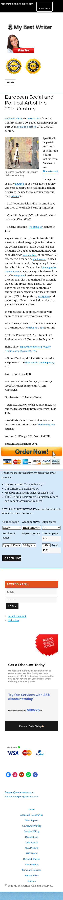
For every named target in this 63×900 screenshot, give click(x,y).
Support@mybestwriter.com (19, 792)
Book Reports (31, 820)
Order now (13, 620)
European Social (13, 118)
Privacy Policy (32, 875)
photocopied (39, 259)
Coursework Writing (31, 826)
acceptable (44, 296)
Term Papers (31, 842)
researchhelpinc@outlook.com (17, 3)
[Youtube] (21, 774)
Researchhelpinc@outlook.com (21, 796)
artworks (19, 183)
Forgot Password (17, 616)
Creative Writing (31, 831)
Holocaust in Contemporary (39, 362)
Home (31, 809)
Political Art (33, 118)
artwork (15, 196)
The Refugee (35, 227)
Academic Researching (31, 815)
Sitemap (32, 881)
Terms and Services (31, 870)
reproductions (30, 255)
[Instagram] (15, 774)
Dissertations (31, 837)
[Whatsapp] (28, 774)
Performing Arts (46, 424)
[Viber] (35, 774)
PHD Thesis (31, 853)
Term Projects (31, 864)
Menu (10, 82)
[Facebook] (8, 774)
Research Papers (31, 859)
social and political (26, 126)
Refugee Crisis (36, 327)
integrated (19, 275)
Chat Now (44, 8)
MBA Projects (31, 848)
